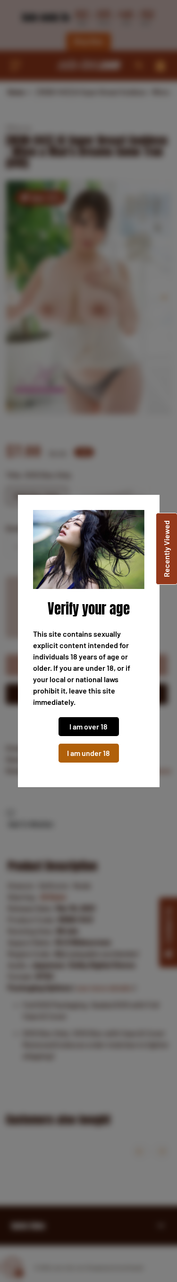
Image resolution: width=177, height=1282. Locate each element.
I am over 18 (88, 726)
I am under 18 (88, 752)
